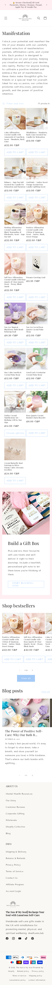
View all (26, 678)
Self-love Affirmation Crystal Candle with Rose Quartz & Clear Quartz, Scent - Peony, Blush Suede (15, 282)
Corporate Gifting (15, 813)
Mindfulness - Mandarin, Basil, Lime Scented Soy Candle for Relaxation (36, 134)
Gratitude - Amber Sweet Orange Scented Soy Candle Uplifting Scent (37, 184)
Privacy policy (38, 971)
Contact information (36, 980)
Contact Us (12, 878)
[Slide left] (19, 670)
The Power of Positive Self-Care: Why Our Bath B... (24, 733)
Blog (8, 833)
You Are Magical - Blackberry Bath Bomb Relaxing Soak (13, 329)
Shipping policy (35, 976)
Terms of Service (14, 871)
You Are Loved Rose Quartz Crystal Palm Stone (34, 329)
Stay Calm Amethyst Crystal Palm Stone (12, 373)
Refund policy (23, 971)
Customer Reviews (15, 807)
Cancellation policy (17, 980)
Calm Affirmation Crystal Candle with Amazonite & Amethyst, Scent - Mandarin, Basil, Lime (14, 137)
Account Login (13, 891)
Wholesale (11, 820)
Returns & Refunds (15, 858)
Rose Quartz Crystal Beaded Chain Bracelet (35, 416)
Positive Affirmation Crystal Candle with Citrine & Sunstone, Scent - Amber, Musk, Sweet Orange (35, 232)
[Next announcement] (46, 5)
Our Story (11, 800)
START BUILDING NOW (22, 584)
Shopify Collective (15, 827)
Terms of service (19, 976)
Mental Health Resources (19, 794)
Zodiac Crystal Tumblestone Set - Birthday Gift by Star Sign (13, 418)
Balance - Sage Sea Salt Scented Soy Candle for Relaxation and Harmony (15, 184)
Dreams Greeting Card (35, 277)
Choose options (15, 433)
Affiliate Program (15, 884)
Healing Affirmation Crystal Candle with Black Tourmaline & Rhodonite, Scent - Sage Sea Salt (14, 232)
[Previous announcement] (5, 5)
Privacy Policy (13, 865)
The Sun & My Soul (24, 968)
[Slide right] (32, 670)
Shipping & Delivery (16, 852)
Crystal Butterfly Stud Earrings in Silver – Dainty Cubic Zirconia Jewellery (14, 466)
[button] (6, 18)
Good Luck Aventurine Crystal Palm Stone (36, 373)
